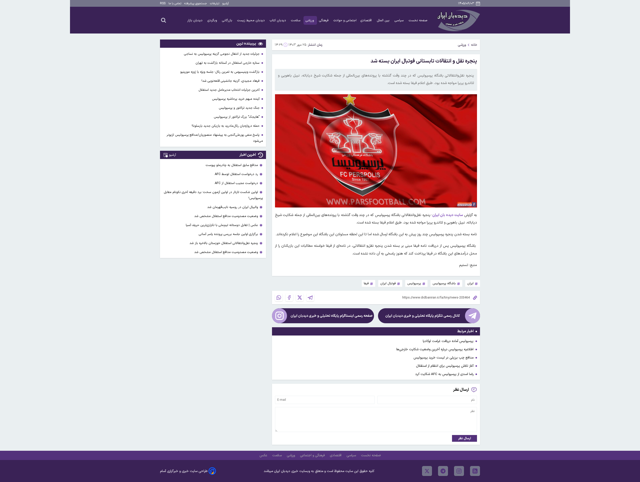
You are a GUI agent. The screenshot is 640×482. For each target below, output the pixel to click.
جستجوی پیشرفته (195, 3)
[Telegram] (310, 297)
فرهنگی (324, 20)
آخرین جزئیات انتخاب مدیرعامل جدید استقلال (229, 90)
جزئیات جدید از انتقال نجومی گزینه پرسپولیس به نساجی (222, 54)
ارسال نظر (464, 438)
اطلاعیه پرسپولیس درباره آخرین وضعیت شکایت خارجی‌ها (435, 349)
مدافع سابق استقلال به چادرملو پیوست (232, 165)
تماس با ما (174, 3)
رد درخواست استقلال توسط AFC (236, 174)
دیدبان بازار (195, 20)
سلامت (296, 20)
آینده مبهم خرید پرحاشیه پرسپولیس (236, 98)
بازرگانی (227, 20)
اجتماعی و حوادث (345, 20)
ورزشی (310, 20)
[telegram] (443, 471)
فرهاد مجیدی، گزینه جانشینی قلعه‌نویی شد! (231, 80)
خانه (474, 45)
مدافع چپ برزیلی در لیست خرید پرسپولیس (444, 357)
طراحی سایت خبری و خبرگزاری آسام (184, 471)
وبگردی (213, 20)
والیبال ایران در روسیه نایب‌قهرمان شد (232, 207)
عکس (264, 455)
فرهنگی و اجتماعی (313, 455)
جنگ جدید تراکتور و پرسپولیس (239, 108)
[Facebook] (289, 297)
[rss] (475, 471)
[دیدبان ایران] (458, 20)
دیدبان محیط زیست (251, 20)
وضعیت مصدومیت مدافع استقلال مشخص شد (226, 216)
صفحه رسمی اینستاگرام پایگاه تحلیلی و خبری (331, 315)
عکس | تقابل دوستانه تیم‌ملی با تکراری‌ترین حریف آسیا (222, 225)
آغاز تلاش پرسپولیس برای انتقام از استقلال (445, 365)
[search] (163, 20)
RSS (163, 3)
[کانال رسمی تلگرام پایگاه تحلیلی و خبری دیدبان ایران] (472, 315)
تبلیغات (214, 3)
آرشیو (225, 3)
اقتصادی (366, 20)
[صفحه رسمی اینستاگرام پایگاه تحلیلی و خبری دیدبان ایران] (279, 315)
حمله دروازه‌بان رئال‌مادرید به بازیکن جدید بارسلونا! (226, 126)
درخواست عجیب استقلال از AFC (236, 183)
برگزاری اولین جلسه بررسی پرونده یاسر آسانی (228, 234)
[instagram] (459, 471)
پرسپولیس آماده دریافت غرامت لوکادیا (448, 341)
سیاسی (399, 20)
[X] (300, 297)
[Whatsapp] (278, 297)
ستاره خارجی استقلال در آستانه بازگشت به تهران (228, 62)
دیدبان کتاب (278, 20)
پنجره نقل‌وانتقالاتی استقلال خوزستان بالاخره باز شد (224, 243)
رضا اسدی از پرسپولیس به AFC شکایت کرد (444, 374)
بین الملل (383, 20)
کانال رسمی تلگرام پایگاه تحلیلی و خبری (422, 315)
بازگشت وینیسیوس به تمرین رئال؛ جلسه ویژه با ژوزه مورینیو (220, 72)
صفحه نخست (418, 20)
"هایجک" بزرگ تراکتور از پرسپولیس (237, 116)
